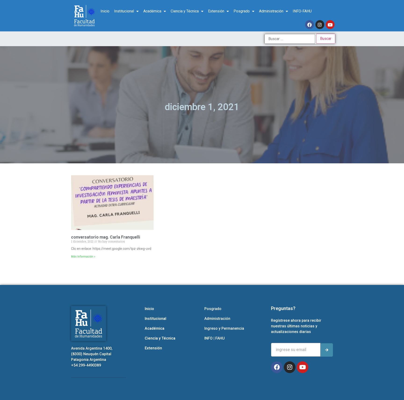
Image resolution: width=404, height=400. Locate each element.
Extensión (216, 11)
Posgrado (242, 11)
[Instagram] (319, 24)
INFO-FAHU (302, 11)
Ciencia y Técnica (185, 11)
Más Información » (83, 256)
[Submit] (327, 350)
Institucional (124, 11)
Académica (152, 11)
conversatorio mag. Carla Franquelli (105, 237)
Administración (271, 11)
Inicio (105, 11)
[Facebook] (309, 24)
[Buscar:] (289, 39)
